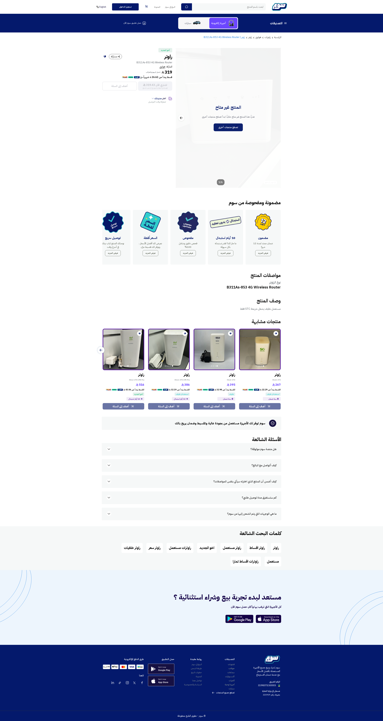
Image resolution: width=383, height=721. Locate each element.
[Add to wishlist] (104, 56)
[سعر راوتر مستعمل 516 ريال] (123, 349)
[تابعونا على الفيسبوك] (142, 682)
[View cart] (146, 6)
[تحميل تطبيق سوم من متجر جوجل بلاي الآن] (240, 619)
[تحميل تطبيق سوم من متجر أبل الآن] (268, 619)
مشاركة (114, 56)
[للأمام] (101, 350)
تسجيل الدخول (125, 6)
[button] (186, 6)
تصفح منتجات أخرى (228, 127)
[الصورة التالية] (181, 118)
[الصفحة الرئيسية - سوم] (279, 7)
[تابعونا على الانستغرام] (127, 682)
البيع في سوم (170, 7)
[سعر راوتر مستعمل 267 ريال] (260, 349)
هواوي (162, 67)
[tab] (223, 23)
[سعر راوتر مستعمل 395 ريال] (214, 349)
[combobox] (223, 6)
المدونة (157, 7)
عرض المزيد (263, 253)
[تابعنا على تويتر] (135, 682)
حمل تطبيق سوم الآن (132, 23)
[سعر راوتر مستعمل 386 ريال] (169, 349)
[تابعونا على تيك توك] (120, 682)
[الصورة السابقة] (275, 118)
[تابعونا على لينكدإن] (112, 682)
